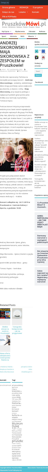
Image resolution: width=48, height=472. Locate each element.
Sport (4, 36)
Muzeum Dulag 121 (17, 426)
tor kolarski (16, 449)
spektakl (14, 445)
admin (4, 69)
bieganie (14, 389)
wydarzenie (16, 456)
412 (43, 60)
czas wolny (16, 395)
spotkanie (15, 447)
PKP (13, 435)
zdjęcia (14, 460)
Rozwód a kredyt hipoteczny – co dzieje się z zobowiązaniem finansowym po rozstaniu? (40, 170)
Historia (13, 36)
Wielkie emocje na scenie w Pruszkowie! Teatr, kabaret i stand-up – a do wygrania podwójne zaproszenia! (41, 128)
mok (13, 421)
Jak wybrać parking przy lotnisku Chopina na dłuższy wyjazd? (41, 158)
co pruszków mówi (17, 392)
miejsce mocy (17, 419)
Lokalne (22, 12)
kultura (15, 415)
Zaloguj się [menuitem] (5, 2)
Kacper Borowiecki (15, 408)
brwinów (16, 391)
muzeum (18, 421)
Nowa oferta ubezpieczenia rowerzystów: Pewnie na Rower (5, 357)
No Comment (23, 71)
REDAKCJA (24, 7)
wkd (13, 451)
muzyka (19, 429)
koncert (15, 411)
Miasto (31, 36)
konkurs (14, 413)
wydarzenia (16, 453)
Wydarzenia (20, 31)
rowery (18, 443)
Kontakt (35, 12)
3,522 (44, 54)
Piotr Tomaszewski (17, 432)
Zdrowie (32, 31)
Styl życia (5, 31)
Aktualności (3, 71)
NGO (22, 36)
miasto (15, 417)
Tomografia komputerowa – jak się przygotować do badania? (17, 331)
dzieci (17, 399)
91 (36, 60)
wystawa (15, 458)
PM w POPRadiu (9, 16)
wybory (18, 451)
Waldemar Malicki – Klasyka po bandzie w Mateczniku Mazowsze (7, 369)
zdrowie (19, 460)
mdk (20, 415)
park (16, 431)
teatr (19, 447)
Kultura (42, 31)
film (20, 399)
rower (14, 443)
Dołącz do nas (8, 12)
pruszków (19, 441)
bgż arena (15, 387)
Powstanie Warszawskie (17, 436)
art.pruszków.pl (18, 385)
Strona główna (8, 7)
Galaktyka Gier (16, 401)
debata (14, 397)
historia (16, 403)
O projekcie (38, 7)
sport (19, 445)
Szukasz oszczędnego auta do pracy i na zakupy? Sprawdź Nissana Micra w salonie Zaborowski (41, 144)
